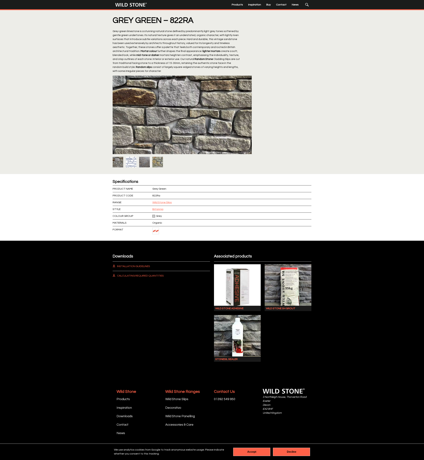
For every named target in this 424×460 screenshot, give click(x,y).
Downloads (125, 416)
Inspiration (254, 4)
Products (237, 4)
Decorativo (173, 407)
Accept (251, 451)
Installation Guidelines (133, 266)
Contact (281, 4)
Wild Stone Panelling (180, 416)
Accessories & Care (179, 424)
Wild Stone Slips (162, 202)
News (295, 4)
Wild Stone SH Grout (280, 308)
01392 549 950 (224, 399)
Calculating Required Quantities (140, 275)
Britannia (157, 209)
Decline (291, 451)
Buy (268, 4)
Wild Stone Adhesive (229, 308)
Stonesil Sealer (226, 359)
